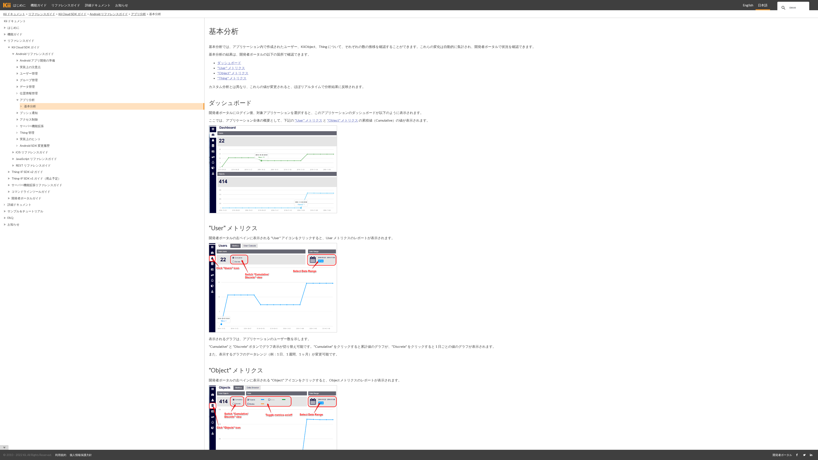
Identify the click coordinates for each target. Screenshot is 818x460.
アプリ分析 (138, 14)
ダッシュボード (229, 63)
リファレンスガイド (65, 5)
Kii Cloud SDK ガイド (72, 14)
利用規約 (60, 455)
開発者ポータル (782, 455)
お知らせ (121, 5)
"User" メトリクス (231, 68)
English (748, 5)
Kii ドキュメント (14, 14)
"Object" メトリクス (232, 73)
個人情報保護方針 (81, 455)
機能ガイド (39, 5)
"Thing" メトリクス (231, 78)
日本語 (763, 5)
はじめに (19, 5)
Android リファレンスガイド (109, 14)
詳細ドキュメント (98, 5)
